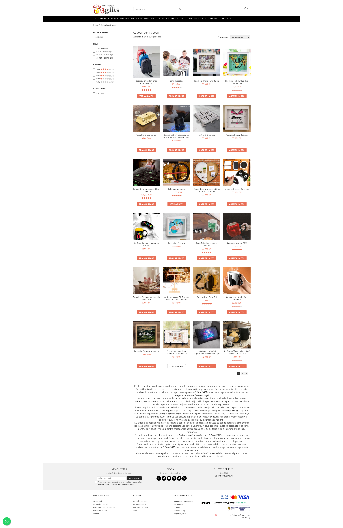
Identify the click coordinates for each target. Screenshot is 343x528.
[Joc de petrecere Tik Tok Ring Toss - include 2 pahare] (176, 280)
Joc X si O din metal (206, 135)
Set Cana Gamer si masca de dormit (146, 244)
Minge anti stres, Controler (237, 189)
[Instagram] (184, 478)
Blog (229, 18)
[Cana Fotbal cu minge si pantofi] (206, 226)
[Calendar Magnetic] (176, 172)
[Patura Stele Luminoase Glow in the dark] (146, 172)
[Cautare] (180, 9)
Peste (98, 69)
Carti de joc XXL (176, 81)
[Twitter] (174, 478)
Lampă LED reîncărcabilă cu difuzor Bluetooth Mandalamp (176, 136)
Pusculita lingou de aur (146, 135)
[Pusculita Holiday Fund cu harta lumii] (237, 62)
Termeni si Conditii (100, 504)
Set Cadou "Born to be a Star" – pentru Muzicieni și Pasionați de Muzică (237, 352)
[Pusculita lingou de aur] (146, 118)
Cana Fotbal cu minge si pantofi (206, 244)
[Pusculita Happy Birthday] (237, 118)
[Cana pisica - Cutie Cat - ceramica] (237, 280)
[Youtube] (169, 478)
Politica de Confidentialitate (122, 484)
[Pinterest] (164, 478)
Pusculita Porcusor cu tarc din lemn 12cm (146, 298)
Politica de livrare (100, 510)
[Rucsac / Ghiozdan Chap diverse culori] (146, 62)
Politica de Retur (139, 504)
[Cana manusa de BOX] (237, 226)
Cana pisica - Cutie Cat (207, 297)
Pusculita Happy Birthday (236, 135)
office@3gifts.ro (225, 475)
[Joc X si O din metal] (206, 118)
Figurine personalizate (174, 18)
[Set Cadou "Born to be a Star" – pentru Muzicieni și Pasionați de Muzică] (237, 334)
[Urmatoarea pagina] (246, 373)
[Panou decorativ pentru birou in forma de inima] (206, 172)
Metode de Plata (139, 501)
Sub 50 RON (100, 48)
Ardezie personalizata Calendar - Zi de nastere (176, 352)
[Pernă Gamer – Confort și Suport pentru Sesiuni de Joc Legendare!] (206, 334)
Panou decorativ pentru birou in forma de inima (206, 190)
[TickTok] (179, 478)
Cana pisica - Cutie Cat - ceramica (237, 298)
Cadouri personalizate (148, 18)
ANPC (135, 510)
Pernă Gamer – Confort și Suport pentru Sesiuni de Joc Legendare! (207, 352)
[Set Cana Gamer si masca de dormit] (146, 226)
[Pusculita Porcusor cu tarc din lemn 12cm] (146, 280)
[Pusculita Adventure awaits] (146, 334)
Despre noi (97, 501)
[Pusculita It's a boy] (176, 226)
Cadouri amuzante (214, 18)
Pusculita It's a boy (176, 243)
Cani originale (195, 18)
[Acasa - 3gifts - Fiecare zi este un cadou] (106, 9)
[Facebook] (158, 478)
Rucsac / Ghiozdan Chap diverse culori (146, 82)
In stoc (98, 93)
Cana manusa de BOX (237, 243)
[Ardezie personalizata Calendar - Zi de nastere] (176, 334)
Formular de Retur (140, 507)
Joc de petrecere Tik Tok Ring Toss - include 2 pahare (176, 298)
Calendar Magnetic (176, 189)
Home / (96, 25)
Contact (96, 513)
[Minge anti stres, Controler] (237, 172)
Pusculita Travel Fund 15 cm (206, 81)
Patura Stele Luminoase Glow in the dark (146, 190)
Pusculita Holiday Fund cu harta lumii (236, 82)
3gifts (98, 37)
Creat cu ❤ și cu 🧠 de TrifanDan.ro (216, 515)
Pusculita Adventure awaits (146, 351)
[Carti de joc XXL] (176, 62)
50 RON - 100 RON (103, 51)
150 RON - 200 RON (103, 58)
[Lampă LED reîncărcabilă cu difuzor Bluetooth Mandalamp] (176, 118)
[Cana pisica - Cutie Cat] (206, 280)
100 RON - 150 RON (103, 55)
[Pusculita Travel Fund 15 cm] (206, 62)
